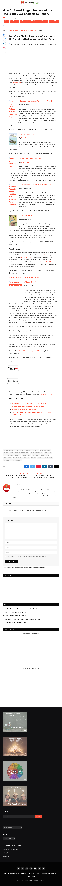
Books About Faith (8, 452)
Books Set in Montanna (36, 452)
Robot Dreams (26, 134)
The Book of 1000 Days (30, 158)
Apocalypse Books (8, 450)
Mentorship (6, 856)
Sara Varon (24, 138)
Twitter (26, 277)
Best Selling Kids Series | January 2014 (24, 409)
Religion (33, 457)
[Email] (4, 51)
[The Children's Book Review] (31, 2)
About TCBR (31, 876)
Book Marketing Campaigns (10, 849)
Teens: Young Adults (53, 21)
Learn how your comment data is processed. (34, 567)
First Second (47, 452)
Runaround (25, 216)
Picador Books (17, 457)
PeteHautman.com (15, 277)
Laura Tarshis (36, 455)
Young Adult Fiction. (46, 394)
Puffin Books (26, 457)
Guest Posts (10, 18)
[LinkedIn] (4, 43)
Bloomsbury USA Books (32, 450)
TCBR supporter (34, 633)
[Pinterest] (4, 47)
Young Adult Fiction (16, 460)
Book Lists (21, 21)
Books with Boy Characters (31, 21)
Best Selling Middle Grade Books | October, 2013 (28, 406)
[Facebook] (4, 34)
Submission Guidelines (11, 873)
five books (16, 83)
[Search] (57, 2)
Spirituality (6, 460)
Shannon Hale (25, 162)
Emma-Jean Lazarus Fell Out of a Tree (35, 101)
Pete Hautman (13, 30)
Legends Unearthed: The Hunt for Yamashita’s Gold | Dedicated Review (21, 619)
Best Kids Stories (13, 21)
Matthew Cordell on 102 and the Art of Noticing (15, 612)
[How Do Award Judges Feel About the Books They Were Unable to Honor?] (22, 26)
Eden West (30, 282)
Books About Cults (45, 450)
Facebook (34, 277)
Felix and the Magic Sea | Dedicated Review (14, 622)
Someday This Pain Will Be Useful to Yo (36, 185)
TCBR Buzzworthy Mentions (46, 873)
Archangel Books (19, 450)
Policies (23, 873)
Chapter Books (43, 21)
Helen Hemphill (26, 455)
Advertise (32, 873)
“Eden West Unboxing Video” (28, 351)
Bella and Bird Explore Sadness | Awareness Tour (15, 615)
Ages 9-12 (6, 21)
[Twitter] (4, 39)
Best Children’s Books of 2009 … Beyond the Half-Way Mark (31, 404)
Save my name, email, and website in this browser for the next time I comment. (27, 556)
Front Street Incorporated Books (12, 455)
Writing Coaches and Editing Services (13, 853)
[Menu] (5, 2)
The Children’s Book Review (29, 30)
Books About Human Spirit (21, 452)
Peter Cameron (7, 457)
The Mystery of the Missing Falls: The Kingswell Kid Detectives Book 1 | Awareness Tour (26, 609)
